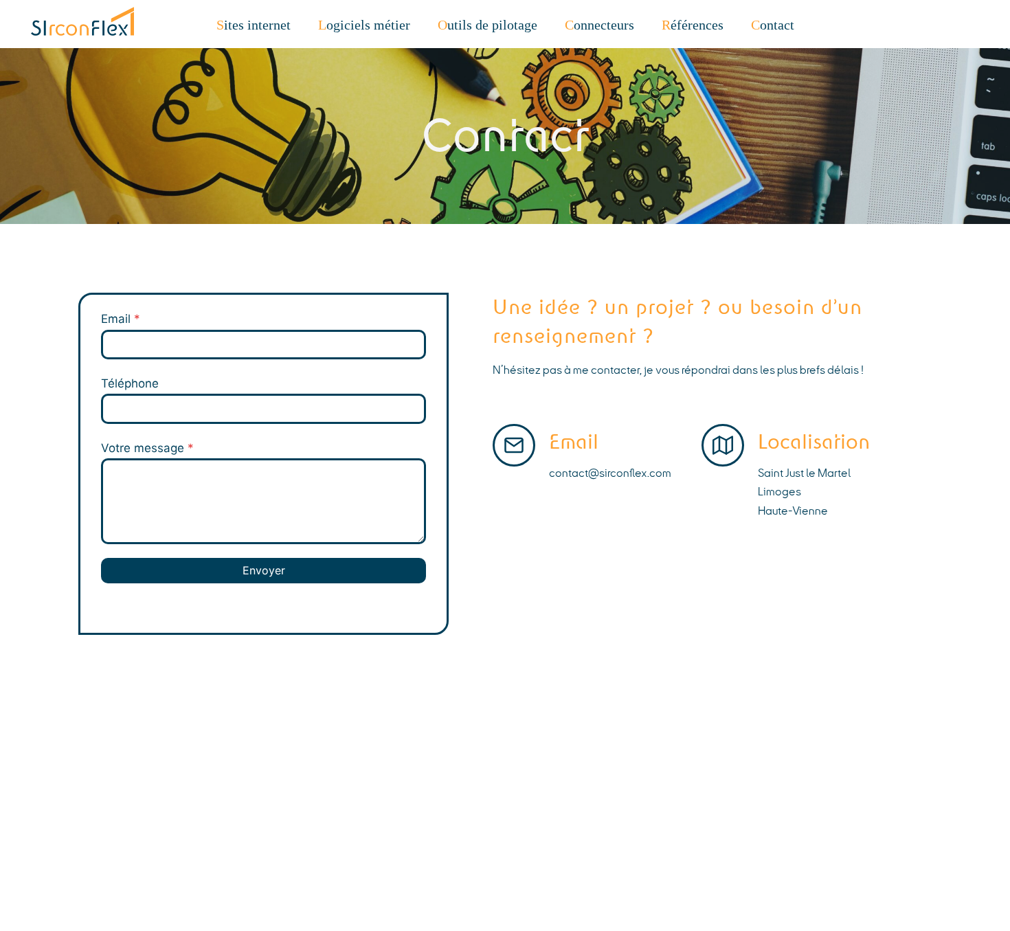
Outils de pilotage (487, 24)
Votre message (147, 448)
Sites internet (253, 24)
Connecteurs (599, 24)
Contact (772, 24)
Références (692, 24)
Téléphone (130, 383)
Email (120, 319)
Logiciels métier (364, 24)
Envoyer (264, 570)
